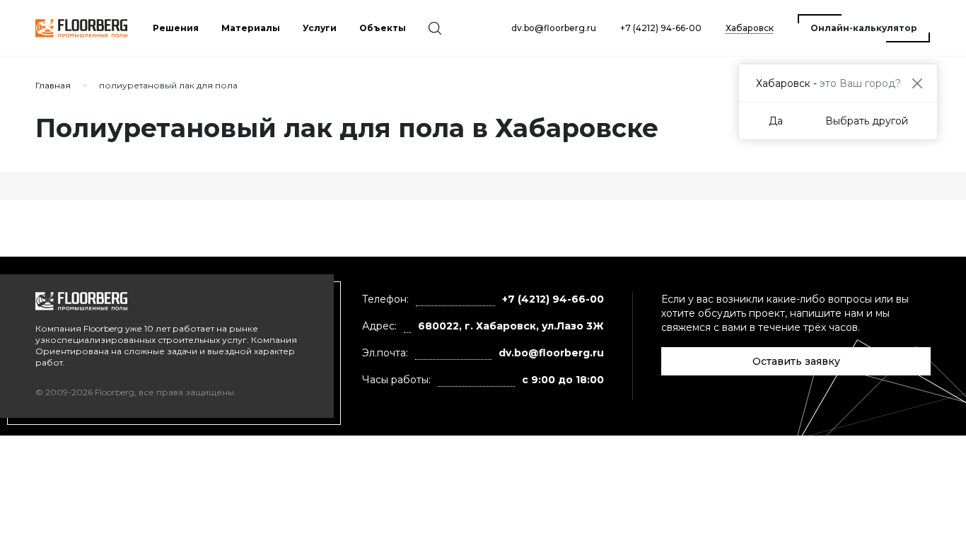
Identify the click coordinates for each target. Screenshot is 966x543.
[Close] (916, 83)
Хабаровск (750, 28)
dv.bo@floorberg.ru (553, 28)
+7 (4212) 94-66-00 (661, 28)
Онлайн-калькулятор (863, 28)
